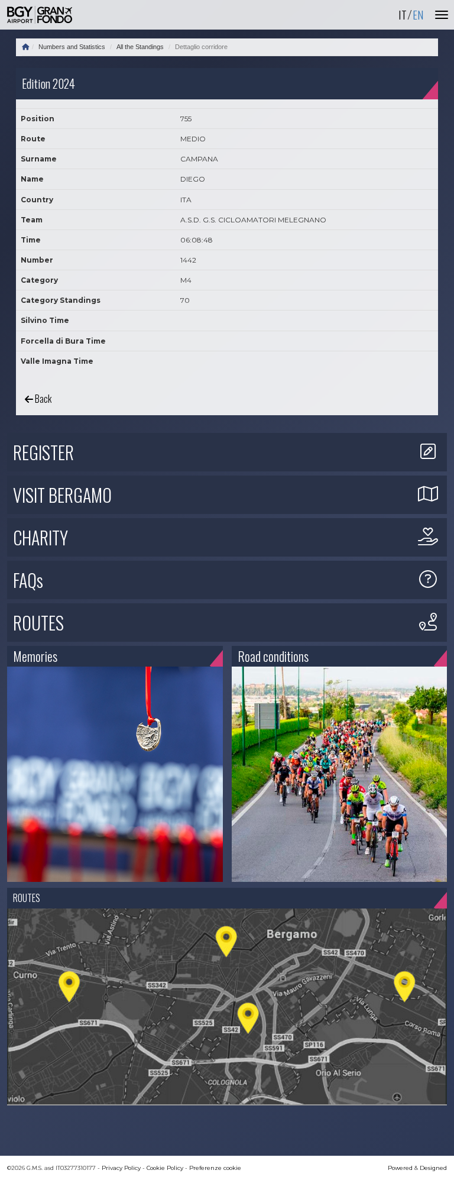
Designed (433, 1168)
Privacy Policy (121, 1168)
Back (42, 399)
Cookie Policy (165, 1168)
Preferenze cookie (215, 1168)
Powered (400, 1168)
